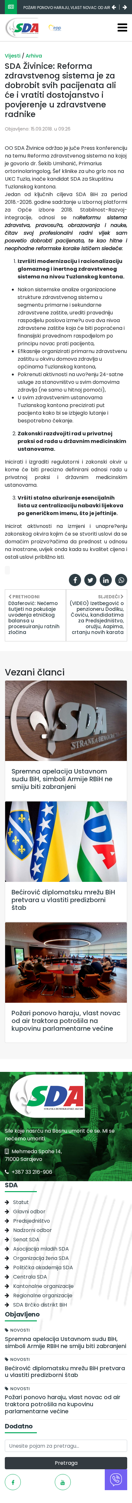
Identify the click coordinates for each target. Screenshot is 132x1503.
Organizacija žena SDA (41, 1258)
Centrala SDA (30, 1277)
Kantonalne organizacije (43, 1286)
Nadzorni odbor (32, 1230)
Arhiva (34, 55)
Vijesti (13, 55)
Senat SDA (26, 1239)
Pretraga (66, 1463)
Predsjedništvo (31, 1221)
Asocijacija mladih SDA (41, 1249)
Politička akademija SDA (43, 1267)
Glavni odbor (29, 1211)
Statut (21, 1202)
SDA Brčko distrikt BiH (40, 1304)
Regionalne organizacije (42, 1295)
